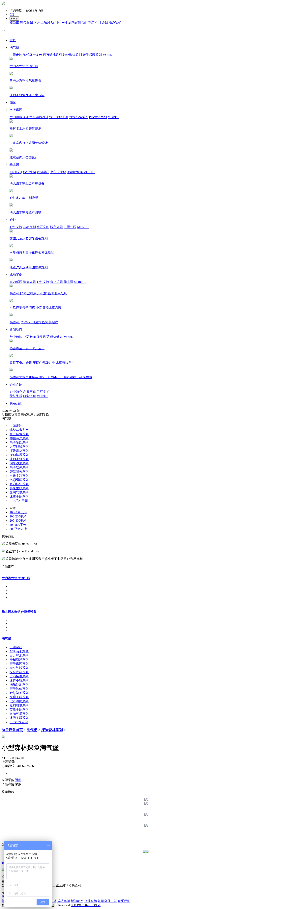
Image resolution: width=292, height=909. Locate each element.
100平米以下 (18, 512)
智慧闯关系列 (19, 471)
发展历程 (29, 392)
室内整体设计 (19, 117)
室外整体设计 (38, 117)
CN (12, 14)
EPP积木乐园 (19, 500)
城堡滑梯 (29, 172)
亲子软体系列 (19, 467)
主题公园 (70, 227)
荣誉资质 (16, 396)
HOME (14, 22)
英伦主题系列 (19, 488)
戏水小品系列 (78, 117)
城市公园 (56, 227)
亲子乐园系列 (92, 55)
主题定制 (16, 55)
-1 (86, 905)
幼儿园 (55, 22)
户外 (64, 22)
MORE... (108, 55)
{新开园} (16, 172)
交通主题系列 (19, 475)
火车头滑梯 (58, 172)
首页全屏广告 (107, 901)
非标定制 (29, 227)
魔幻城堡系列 (19, 484)
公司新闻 (29, 337)
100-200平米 (18, 516)
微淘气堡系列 (19, 492)
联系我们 (115, 22)
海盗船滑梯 (75, 172)
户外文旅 (16, 227)
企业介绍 (101, 22)
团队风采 (43, 337)
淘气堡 (24, 22)
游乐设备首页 (12, 730)
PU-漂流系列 (98, 117)
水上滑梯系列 (58, 117)
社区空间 (43, 227)
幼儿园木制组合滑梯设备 (19, 611)
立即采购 (8, 780)
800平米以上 (18, 529)
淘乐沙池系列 (19, 463)
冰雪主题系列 (19, 496)
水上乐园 (43, 22)
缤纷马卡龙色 (32, 55)
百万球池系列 (52, 55)
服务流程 (29, 396)
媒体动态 (56, 337)
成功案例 (74, 22)
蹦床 (33, 22)
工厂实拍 (43, 392)
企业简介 (16, 392)
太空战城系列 (19, 446)
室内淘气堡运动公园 (16, 578)
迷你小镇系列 (19, 459)
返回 (18, 780)
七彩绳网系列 (19, 480)
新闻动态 (88, 22)
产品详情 (8, 784)
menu (14, 18)
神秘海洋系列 (72, 55)
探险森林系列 (19, 450)
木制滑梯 (43, 172)
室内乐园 (16, 282)
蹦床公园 (29, 282)
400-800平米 (18, 524)
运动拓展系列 (19, 455)
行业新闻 (16, 337)
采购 (18, 784)
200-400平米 (18, 520)
